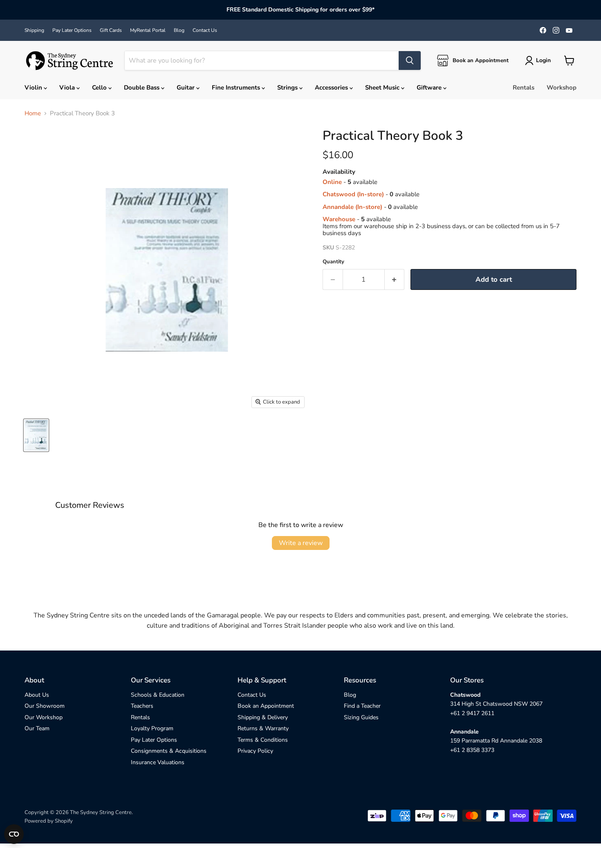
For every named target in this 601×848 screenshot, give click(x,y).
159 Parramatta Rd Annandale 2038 (496, 741)
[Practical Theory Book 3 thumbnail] (36, 435)
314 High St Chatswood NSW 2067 (496, 704)
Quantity (333, 262)
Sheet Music (383, 87)
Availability (339, 171)
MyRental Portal (148, 30)
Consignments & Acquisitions (168, 751)
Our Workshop (44, 717)
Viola (67, 87)
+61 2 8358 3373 (472, 750)
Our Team (37, 728)
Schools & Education (157, 695)
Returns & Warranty (263, 728)
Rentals (523, 87)
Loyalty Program (152, 728)
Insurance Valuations (157, 762)
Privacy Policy (255, 751)
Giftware (430, 87)
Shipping (34, 30)
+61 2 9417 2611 (472, 713)
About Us (37, 695)
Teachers (142, 706)
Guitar (186, 87)
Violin (34, 87)
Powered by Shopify (49, 821)
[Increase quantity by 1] (395, 279)
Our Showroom (45, 706)
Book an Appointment (266, 706)
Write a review (301, 542)
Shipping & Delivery (263, 717)
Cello (100, 87)
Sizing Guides (361, 717)
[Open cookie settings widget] (14, 834)
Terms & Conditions (263, 740)
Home (33, 113)
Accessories (332, 87)
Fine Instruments (237, 87)
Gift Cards (111, 30)
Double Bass (142, 87)
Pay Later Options (72, 30)
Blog (179, 30)
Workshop (561, 87)
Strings (288, 87)
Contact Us (205, 30)
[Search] (410, 60)
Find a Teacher (362, 706)
